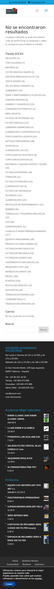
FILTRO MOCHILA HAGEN (18, 72)
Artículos (39, 564)
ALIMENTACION (13, 200)
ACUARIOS (10, 195)
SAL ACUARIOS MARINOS (18, 86)
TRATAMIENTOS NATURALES (19, 262)
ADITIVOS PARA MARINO (17, 141)
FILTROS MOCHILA (14, 123)
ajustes (38, 578)
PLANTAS (10, 281)
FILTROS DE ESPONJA (16, 191)
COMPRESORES (13, 226)
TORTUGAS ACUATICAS (17, 159)
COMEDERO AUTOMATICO (18, 109)
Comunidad (13, 564)
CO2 (7, 222)
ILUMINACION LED (14, 150)
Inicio (15, 561)
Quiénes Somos (30, 561)
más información (13, 397)
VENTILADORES (13, 81)
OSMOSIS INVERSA (15, 100)
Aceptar (9, 584)
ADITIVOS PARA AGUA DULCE (20, 77)
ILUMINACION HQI (14, 186)
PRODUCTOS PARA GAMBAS (19, 244)
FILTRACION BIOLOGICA (17, 248)
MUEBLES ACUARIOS (16, 271)
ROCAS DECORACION (16, 285)
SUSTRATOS (11, 290)
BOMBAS (9, 209)
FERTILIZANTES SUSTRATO (19, 155)
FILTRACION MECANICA (17, 253)
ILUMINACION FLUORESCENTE (21, 132)
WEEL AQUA (11, 113)
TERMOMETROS (13, 299)
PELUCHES (10, 58)
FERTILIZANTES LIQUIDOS (18, 136)
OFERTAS (10, 146)
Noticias (26, 564)
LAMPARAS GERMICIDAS (17, 127)
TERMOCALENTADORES (17, 294)
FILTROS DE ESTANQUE (17, 118)
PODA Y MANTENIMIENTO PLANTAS (23, 95)
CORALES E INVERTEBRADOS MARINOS (25, 231)
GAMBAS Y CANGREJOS (17, 104)
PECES (8, 276)
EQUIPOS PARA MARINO (17, 239)
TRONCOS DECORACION (18, 304)
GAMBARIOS (11, 90)
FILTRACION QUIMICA (16, 258)
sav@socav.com (13, 393)
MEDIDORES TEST (14, 267)
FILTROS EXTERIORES (16, 181)
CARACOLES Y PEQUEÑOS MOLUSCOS (25, 214)
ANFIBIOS (10, 67)
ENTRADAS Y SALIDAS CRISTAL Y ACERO (26, 164)
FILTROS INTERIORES (16, 172)
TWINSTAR (10, 177)
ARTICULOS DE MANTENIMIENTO (22, 204)
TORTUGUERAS (13, 63)
